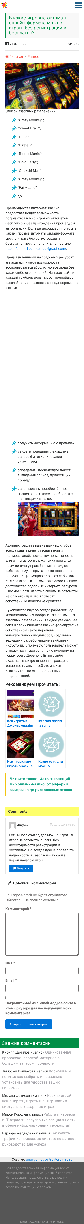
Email (11, 980)
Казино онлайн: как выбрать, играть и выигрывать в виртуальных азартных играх (38, 1101)
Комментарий (18, 908)
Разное (33, 56)
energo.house (37, 1159)
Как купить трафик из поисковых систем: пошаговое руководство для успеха (39, 1138)
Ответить (23, 868)
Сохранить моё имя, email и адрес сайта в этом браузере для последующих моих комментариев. (40, 1008)
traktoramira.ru (61, 1159)
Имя (10, 963)
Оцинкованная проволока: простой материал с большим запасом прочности (36, 1057)
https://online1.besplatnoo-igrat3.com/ (35, 248)
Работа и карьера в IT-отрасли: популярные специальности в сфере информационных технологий (39, 1119)
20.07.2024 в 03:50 (63, 824)
